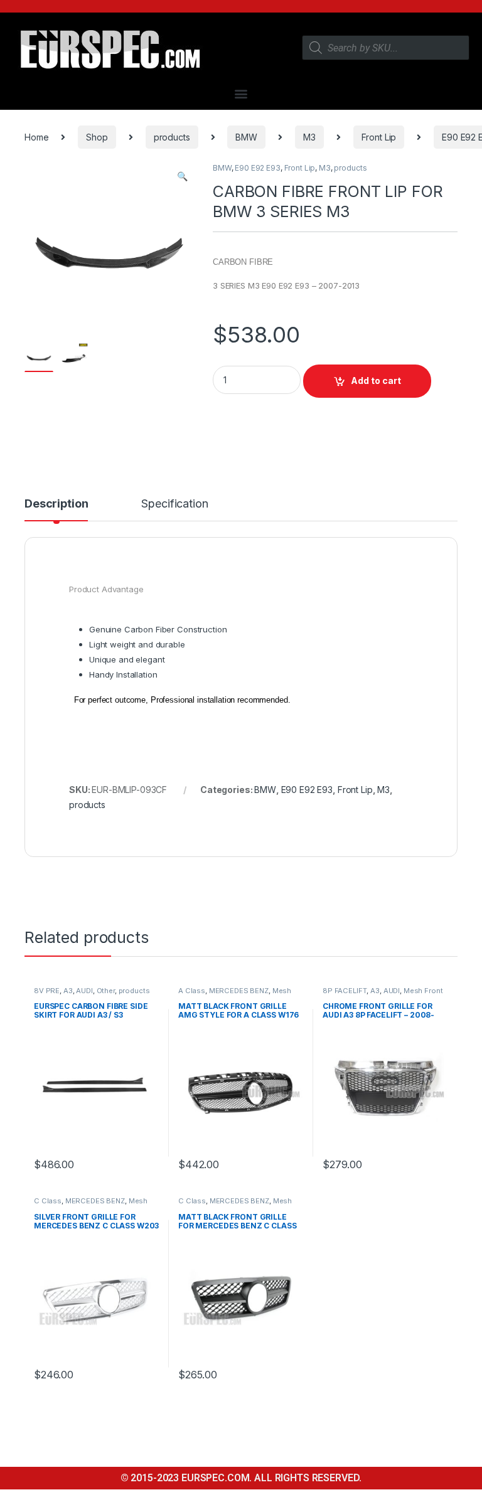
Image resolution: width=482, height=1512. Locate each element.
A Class (191, 990)
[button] (241, 93)
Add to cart (376, 380)
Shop (96, 137)
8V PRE (47, 990)
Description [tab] (56, 504)
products (172, 137)
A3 (68, 990)
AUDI (84, 990)
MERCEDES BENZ (239, 990)
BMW (246, 137)
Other (106, 990)
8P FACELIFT (345, 990)
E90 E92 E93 (257, 168)
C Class (48, 1200)
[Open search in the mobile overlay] (385, 47)
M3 (309, 137)
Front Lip (379, 137)
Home (36, 137)
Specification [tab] (174, 504)
